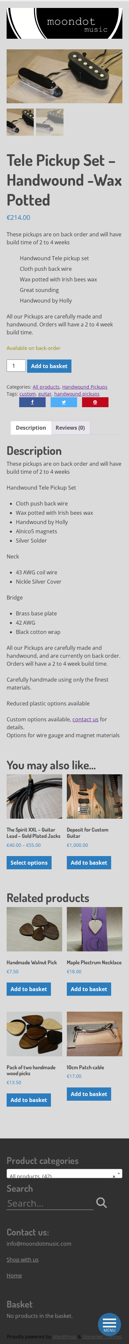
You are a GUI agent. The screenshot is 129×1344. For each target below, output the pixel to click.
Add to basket (49, 366)
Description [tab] (31, 427)
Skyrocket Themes (102, 1336)
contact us (85, 719)
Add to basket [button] (89, 862)
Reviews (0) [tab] (70, 427)
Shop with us (23, 1259)
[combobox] (64, 1173)
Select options (29, 862)
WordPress (64, 1336)
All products (46, 387)
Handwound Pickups (85, 387)
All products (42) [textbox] (62, 1176)
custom (28, 394)
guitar (45, 394)
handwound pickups (77, 394)
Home (14, 1275)
